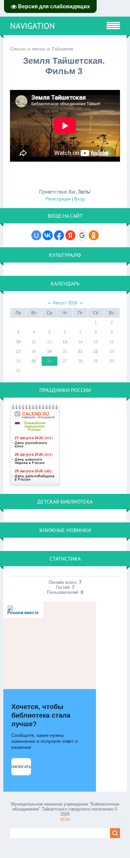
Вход (79, 198)
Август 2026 (65, 302)
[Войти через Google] (82, 235)
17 (18, 351)
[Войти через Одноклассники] (94, 235)
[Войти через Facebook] (59, 235)
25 (33, 361)
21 (80, 351)
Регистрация (58, 198)
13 (65, 342)
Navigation (32, 26)
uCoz (65, 819)
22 (95, 351)
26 (49, 361)
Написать (21, 767)
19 (49, 351)
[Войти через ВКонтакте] (48, 235)
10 (18, 342)
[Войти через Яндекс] (70, 235)
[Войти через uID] (36, 235)
